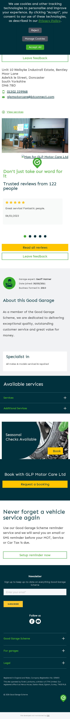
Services (9, 397)
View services (15, 111)
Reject (35, 30)
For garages (11, 650)
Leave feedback (35, 58)
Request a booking (35, 484)
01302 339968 (17, 91)
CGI (48, 716)
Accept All (35, 47)
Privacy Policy (49, 21)
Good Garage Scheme (17, 638)
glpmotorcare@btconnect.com (30, 97)
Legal (7, 663)
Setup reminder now (35, 555)
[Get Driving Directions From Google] (45, 157)
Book (57, 451)
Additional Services (15, 408)
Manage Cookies (35, 38)
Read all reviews (35, 247)
